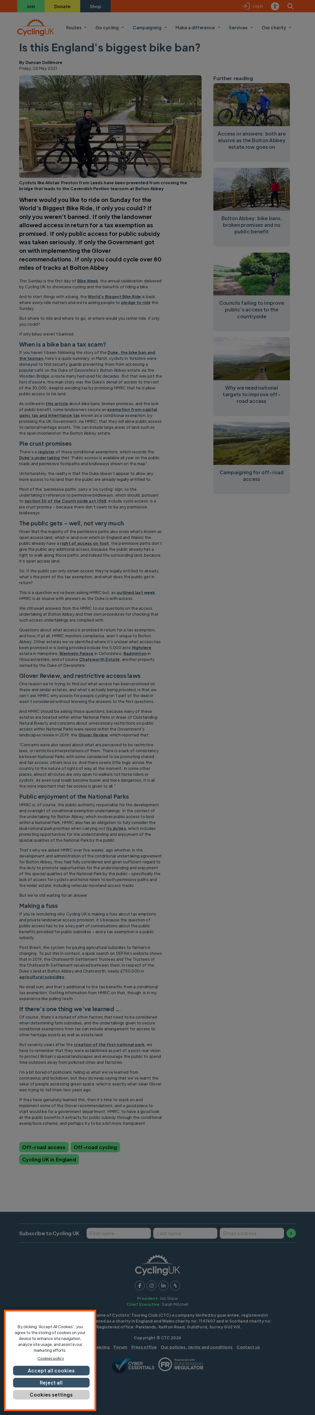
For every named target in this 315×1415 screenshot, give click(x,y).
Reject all (51, 1382)
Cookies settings (51, 1395)
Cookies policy (50, 1358)
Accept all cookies (51, 1370)
